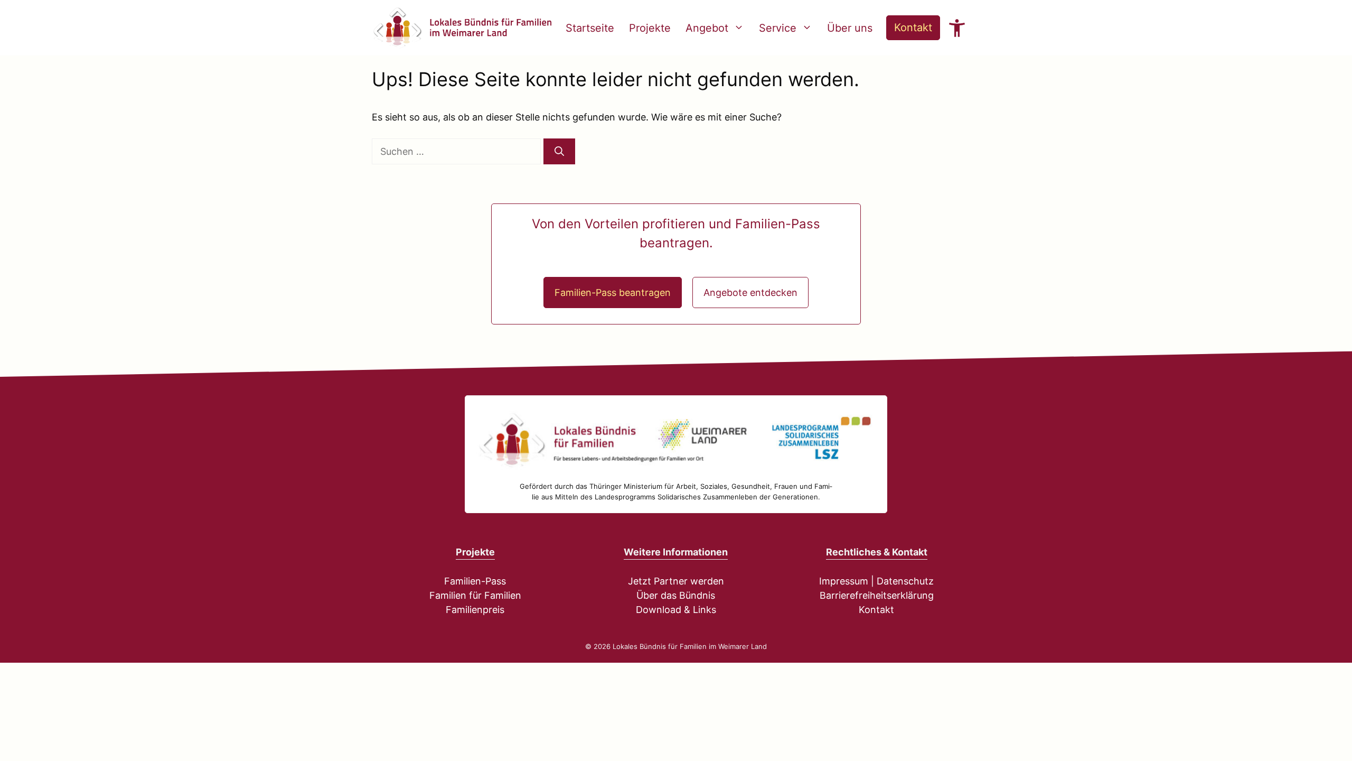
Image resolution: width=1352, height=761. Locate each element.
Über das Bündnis (675, 595)
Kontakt (913, 27)
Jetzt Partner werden (676, 581)
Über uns (849, 28)
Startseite (590, 28)
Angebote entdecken (750, 292)
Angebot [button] (707, 28)
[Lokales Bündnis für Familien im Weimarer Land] (461, 28)
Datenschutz (905, 581)
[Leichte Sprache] (957, 28)
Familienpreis (475, 609)
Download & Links (676, 609)
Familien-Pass (475, 581)
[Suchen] (559, 151)
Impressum (843, 581)
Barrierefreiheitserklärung (877, 595)
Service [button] (777, 28)
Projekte (650, 28)
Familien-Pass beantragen (613, 292)
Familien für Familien (475, 595)
